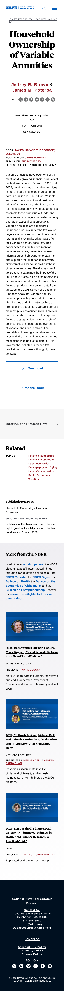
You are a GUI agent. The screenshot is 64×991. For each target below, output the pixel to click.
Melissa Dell (32, 760)
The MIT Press (31, 161)
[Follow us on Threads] (35, 966)
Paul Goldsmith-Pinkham (38, 854)
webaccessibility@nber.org (32, 927)
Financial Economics (41, 455)
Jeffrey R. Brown (30, 84)
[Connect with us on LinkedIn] (21, 966)
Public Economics (39, 475)
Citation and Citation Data (27, 424)
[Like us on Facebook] (43, 966)
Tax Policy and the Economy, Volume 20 (33, 20)
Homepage (32, 939)
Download (35, 368)
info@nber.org (32, 924)
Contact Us (32, 909)
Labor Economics (39, 463)
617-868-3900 (32, 920)
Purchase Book (32, 388)
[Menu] (54, 8)
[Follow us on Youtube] (50, 966)
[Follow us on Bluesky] (28, 966)
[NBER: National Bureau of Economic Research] (21, 8)
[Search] (44, 8)
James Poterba (35, 157)
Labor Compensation (41, 471)
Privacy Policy (32, 954)
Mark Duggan (31, 670)
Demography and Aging (42, 467)
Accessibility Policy (32, 947)
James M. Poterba (32, 90)
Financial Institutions (41, 459)
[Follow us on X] (14, 966)
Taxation (33, 479)
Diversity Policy (32, 950)
